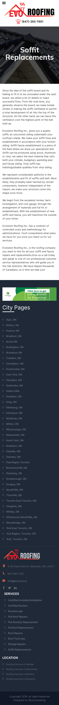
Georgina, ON (14, 380)
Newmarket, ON (15, 434)
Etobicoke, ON (14, 385)
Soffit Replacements (19, 649)
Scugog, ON (13, 484)
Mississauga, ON (16, 429)
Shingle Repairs (17, 644)
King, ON (11, 401)
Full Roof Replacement (21, 627)
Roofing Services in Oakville (20, 664)
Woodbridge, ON (15, 522)
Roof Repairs (15, 633)
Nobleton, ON (14, 445)
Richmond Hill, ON (16, 467)
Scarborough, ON (16, 478)
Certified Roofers (18, 605)
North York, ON (15, 440)
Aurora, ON (12, 330)
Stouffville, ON (14, 489)
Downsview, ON (15, 369)
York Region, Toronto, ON (21, 533)
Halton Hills (13, 390)
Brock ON (11, 341)
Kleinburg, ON (14, 407)
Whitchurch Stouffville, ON (21, 517)
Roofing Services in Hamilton (20, 674)
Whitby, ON (12, 511)
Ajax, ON (11, 319)
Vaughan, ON (14, 506)
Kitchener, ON (14, 412)
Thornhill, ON (14, 495)
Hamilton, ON (14, 396)
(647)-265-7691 (32, 21)
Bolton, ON (12, 325)
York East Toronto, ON (19, 528)
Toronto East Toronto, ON (21, 500)
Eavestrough (15, 611)
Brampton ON (14, 352)
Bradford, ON (13, 336)
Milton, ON (12, 423)
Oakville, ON (13, 451)
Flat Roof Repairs (18, 616)
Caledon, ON (13, 358)
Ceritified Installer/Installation (25, 600)
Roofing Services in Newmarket (21, 669)
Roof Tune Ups (16, 638)
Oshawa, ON (13, 456)
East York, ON (14, 374)
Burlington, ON (14, 347)
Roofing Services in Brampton (20, 679)
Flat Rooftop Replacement (23, 622)
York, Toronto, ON (16, 539)
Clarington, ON (14, 363)
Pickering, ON (14, 473)
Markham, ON (14, 418)
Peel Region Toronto (18, 462)
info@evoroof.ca (17, 580)
